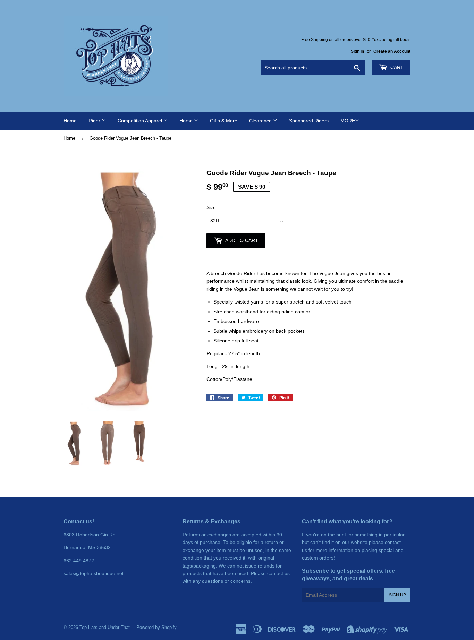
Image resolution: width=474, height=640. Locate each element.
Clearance (261, 120)
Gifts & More (223, 120)
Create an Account (391, 51)
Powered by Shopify (156, 627)
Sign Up (397, 594)
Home (70, 120)
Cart (396, 67)
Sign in (357, 51)
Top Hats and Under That (104, 627)
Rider (95, 120)
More (347, 120)
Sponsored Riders (309, 120)
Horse (186, 120)
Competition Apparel (140, 120)
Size (211, 207)
